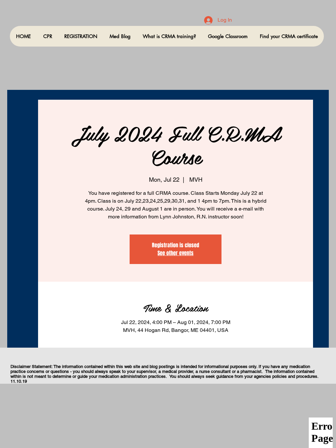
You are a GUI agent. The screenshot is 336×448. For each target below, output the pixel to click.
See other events (176, 253)
